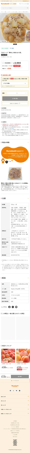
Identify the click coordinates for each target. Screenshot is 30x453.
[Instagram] (20, 391)
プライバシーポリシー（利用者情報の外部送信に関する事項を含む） (15, 428)
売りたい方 (3, 400)
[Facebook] (10, 391)
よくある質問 (15, 434)
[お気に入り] (22, 3)
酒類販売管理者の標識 (15, 432)
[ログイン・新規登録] (24, 3)
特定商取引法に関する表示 (15, 424)
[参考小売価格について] (8, 65)
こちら (12, 128)
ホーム (2, 11)
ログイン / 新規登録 (13, 3)
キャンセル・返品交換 (15, 426)
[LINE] (16, 391)
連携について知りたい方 (6, 413)
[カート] (26, 3)
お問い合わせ (15, 436)
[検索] (20, 3)
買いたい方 (3, 405)
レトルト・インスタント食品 (12, 11)
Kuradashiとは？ (26, 0)
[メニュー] (28, 3)
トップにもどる (16, 380)
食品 (5, 11)
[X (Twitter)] (13, 391)
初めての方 (3, 396)
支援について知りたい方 (6, 409)
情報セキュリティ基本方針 (15, 430)
